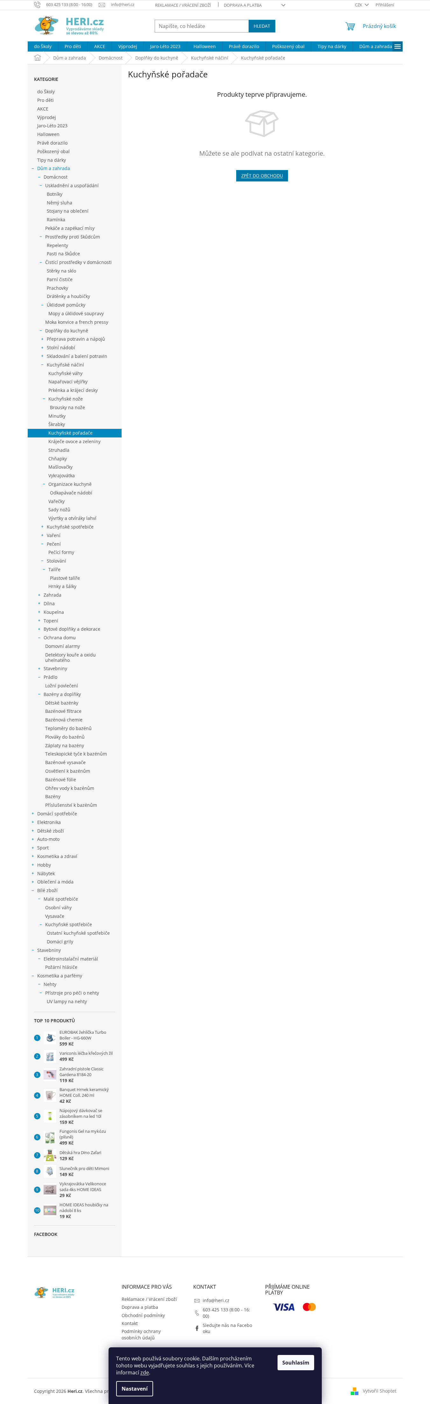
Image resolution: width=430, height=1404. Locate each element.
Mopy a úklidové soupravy (76, 313)
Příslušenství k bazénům (71, 805)
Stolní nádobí (61, 347)
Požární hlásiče (61, 967)
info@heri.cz (216, 1300)
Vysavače (54, 916)
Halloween (48, 134)
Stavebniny (55, 668)
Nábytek (46, 873)
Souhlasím (295, 1362)
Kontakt (130, 1323)
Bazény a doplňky (62, 694)
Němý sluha (59, 203)
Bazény (52, 796)
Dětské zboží (50, 831)
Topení (51, 621)
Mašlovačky (60, 467)
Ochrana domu (60, 638)
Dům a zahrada (53, 168)
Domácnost (55, 177)
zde (144, 1372)
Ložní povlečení (61, 686)
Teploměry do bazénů (68, 728)
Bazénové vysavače (65, 762)
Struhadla (58, 450)
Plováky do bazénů (65, 737)
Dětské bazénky (61, 703)
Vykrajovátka (61, 475)
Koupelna (54, 612)
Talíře (54, 569)
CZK (359, 5)
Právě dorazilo (52, 143)
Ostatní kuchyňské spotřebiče (78, 933)
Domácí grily (60, 942)
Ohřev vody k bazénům (69, 788)
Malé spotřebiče (61, 899)
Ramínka (56, 219)
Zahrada (52, 595)
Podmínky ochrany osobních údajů (141, 1334)
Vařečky (56, 501)
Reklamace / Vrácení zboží (183, 5)
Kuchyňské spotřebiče (70, 527)
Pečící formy (61, 552)
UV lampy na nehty (67, 1001)
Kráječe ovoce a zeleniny (74, 441)
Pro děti (45, 100)
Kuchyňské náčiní (65, 365)
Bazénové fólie (60, 779)
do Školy (46, 92)
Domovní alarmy (62, 646)
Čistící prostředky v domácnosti (78, 262)
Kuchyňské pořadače (70, 433)
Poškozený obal (53, 151)
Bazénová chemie (63, 720)
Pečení (54, 544)
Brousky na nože (67, 407)
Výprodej (46, 117)
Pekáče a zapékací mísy (70, 228)
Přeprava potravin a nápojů (76, 339)
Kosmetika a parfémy (59, 976)
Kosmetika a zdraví (57, 856)
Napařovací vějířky (68, 382)
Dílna (49, 603)
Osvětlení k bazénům (67, 771)
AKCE (42, 109)
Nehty (50, 984)
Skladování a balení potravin (77, 356)
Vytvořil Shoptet (379, 1391)
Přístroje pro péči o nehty (72, 993)
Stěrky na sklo (61, 271)
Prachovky (57, 288)
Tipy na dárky (51, 160)
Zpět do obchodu (262, 176)
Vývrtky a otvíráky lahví (72, 518)
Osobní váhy (58, 907)
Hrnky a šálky (62, 586)
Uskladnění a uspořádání (72, 185)
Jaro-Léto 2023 (52, 126)
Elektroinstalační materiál (71, 959)
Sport (43, 848)
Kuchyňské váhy (65, 373)
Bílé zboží (47, 890)
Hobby (44, 865)
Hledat (262, 26)
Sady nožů (59, 510)
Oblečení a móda (55, 882)
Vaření (53, 535)
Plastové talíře (65, 578)
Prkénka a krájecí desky (73, 390)
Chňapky (57, 459)
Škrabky (56, 424)
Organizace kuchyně (70, 484)
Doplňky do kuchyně (66, 331)
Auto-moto (48, 839)
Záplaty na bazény (64, 745)
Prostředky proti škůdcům (72, 237)
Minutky (57, 416)
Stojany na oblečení (67, 211)
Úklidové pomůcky (66, 305)
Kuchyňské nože (65, 399)
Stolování (56, 561)
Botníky (54, 194)
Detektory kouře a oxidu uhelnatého (70, 657)
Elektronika (49, 822)
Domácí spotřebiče (57, 814)
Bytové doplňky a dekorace (72, 629)
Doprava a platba (243, 5)
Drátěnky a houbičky (68, 296)
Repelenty (57, 245)
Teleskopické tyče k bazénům (76, 754)
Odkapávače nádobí (71, 493)
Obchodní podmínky (143, 1315)
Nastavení (135, 1388)
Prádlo (50, 677)
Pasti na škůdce (63, 254)
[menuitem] (43, 46)
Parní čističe (60, 279)
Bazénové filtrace (63, 711)
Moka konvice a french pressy (76, 322)
